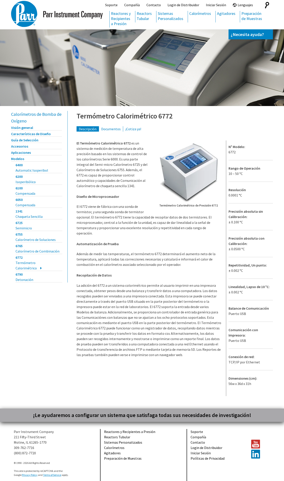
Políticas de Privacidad (208, 458)
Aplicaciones (21, 152)
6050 (25, 202)
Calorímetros (200, 13)
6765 (37, 248)
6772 (26, 262)
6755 (36, 237)
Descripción (88, 129)
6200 (26, 179)
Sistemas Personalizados (170, 16)
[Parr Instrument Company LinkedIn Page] (260, 454)
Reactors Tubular (144, 16)
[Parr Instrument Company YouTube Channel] (260, 444)
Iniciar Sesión (216, 5)
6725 (24, 225)
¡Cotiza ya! (133, 129)
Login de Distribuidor (183, 5)
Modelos (17, 158)
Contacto (153, 5)
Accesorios (19, 146)
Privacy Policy (29, 475)
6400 (32, 167)
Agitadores (226, 13)
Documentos (111, 129)
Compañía (132, 5)
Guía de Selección (24, 140)
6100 (25, 191)
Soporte (111, 5)
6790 (24, 277)
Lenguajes (245, 5)
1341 (29, 214)
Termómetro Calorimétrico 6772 (125, 116)
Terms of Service (52, 475)
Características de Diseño (31, 134)
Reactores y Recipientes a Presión (121, 18)
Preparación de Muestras (251, 16)
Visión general (22, 127)
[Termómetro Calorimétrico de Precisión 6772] (188, 172)
